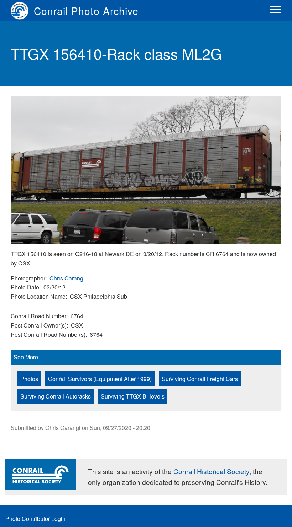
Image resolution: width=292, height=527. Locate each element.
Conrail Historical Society (211, 471)
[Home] (22, 10)
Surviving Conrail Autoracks (55, 396)
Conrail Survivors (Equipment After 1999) (100, 379)
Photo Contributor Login (35, 519)
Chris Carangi (67, 278)
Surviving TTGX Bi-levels (133, 396)
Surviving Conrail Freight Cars (200, 379)
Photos (29, 379)
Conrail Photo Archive (86, 11)
